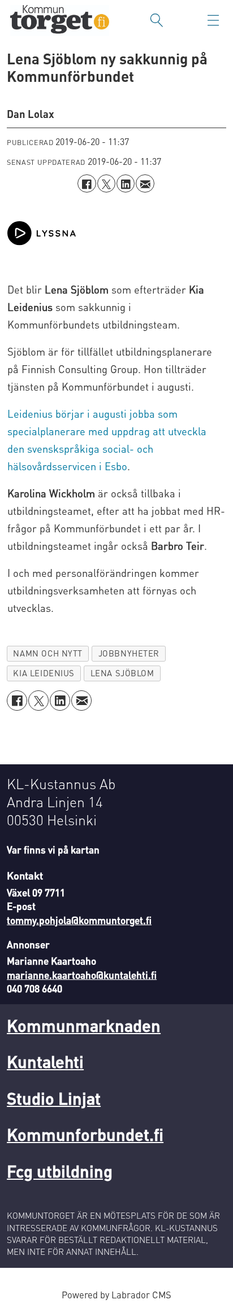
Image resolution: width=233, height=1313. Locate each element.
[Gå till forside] (59, 20)
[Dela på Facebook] (86, 183)
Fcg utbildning (60, 1171)
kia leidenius (44, 673)
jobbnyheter (128, 653)
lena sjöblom (122, 673)
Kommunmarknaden (84, 1025)
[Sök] (156, 20)
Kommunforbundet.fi (85, 1134)
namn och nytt (48, 653)
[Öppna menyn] (213, 20)
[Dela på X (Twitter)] (106, 183)
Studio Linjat (54, 1098)
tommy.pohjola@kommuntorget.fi (79, 920)
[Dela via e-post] (145, 183)
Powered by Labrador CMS (116, 1295)
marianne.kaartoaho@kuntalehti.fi (82, 975)
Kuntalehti (45, 1061)
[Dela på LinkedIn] (125, 183)
